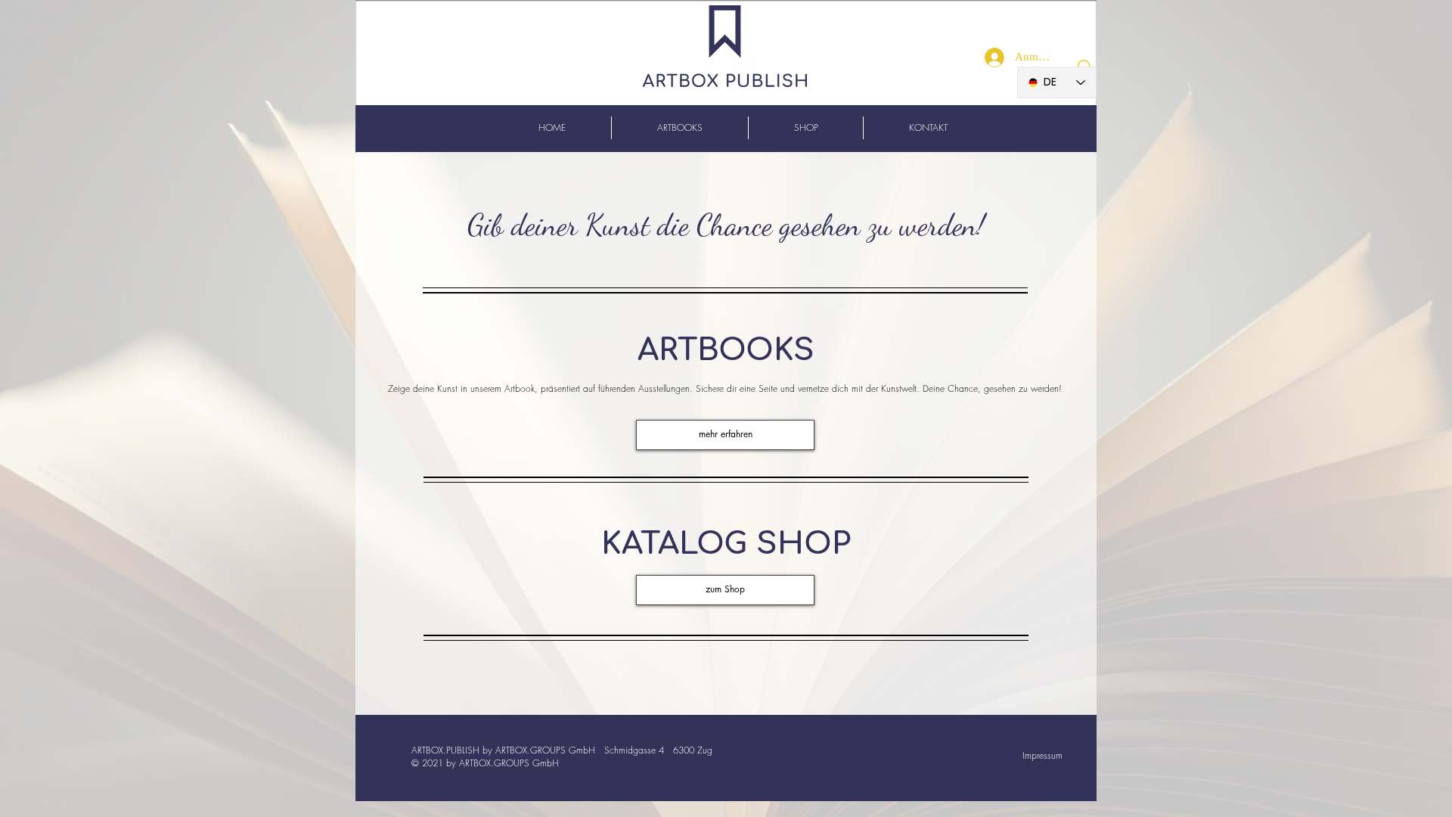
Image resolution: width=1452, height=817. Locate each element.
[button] (725, 590)
